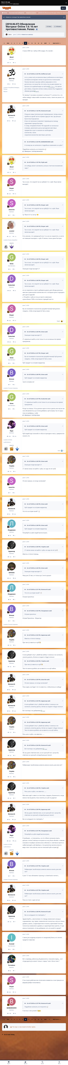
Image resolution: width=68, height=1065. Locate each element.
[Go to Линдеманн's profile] (12, 524)
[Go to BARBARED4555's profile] (12, 1001)
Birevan (11, 379)
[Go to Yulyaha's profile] (12, 459)
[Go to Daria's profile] (6, 34)
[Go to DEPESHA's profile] (12, 566)
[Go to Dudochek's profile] (12, 279)
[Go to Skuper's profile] (12, 182)
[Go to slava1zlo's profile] (12, 203)
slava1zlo (12, 210)
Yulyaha (11, 466)
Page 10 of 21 (56, 43)
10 (25, 43)
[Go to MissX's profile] (12, 51)
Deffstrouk (44, 74)
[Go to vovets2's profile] (12, 225)
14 (38, 43)
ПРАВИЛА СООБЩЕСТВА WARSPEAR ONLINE (18, 17)
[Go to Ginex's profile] (12, 257)
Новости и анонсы (27, 34)
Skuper (11, 188)
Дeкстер (11, 78)
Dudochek (11, 285)
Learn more (3, 3)
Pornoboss (11, 965)
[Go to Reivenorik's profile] (12, 109)
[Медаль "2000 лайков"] (6, 449)
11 (28, 43)
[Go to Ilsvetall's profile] (12, 937)
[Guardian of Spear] (17, 449)
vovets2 (11, 231)
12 (31, 43)
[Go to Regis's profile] (12, 424)
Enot (59, 450)
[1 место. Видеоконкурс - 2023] (12, 449)
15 (41, 43)
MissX (12, 57)
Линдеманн (12, 530)
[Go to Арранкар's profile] (12, 545)
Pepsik (58, 321)
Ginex (11, 264)
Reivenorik (11, 115)
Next (45, 43)
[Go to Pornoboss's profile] (12, 959)
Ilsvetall (11, 944)
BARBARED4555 (45, 142)
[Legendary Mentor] (12, 246)
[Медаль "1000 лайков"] (6, 246)
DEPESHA (12, 573)
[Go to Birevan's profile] (12, 373)
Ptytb (42, 162)
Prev (8, 43)
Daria (9, 34)
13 (35, 43)
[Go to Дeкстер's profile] (12, 72)
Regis (11, 431)
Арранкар (11, 551)
